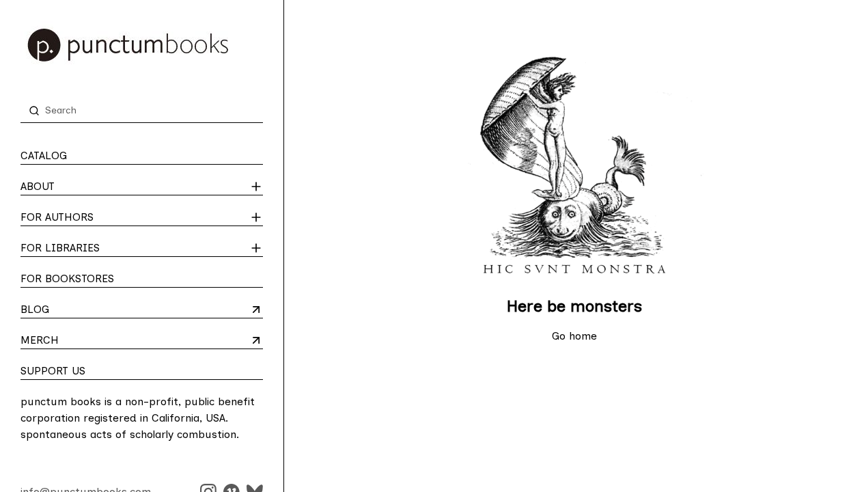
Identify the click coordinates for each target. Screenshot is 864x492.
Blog (74, 310)
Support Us (52, 370)
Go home (574, 335)
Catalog (43, 155)
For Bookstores (67, 278)
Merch (74, 340)
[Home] (141, 45)
